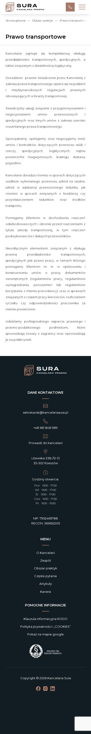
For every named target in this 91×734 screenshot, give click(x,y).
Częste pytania (45, 576)
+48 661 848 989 (45, 428)
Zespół (45, 560)
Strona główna (15, 20)
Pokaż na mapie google (45, 634)
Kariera (45, 591)
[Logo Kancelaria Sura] (45, 370)
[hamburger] (82, 7)
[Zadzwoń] (70, 7)
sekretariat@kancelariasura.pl (45, 412)
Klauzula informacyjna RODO (45, 619)
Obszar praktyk (42, 20)
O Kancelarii (45, 553)
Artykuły (45, 584)
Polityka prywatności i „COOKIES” (45, 626)
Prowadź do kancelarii (46, 443)
